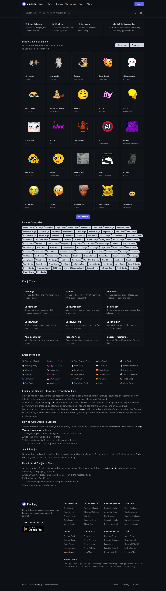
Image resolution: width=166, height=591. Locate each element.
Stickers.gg (96, 564)
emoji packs (51, 402)
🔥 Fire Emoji (101, 361)
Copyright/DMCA (132, 544)
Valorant (26, 430)
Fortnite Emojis (53, 256)
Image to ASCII (110, 552)
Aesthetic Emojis (118, 236)
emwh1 (76, 108)
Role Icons (68, 508)
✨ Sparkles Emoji (54, 361)
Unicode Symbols (111, 540)
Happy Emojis (41, 264)
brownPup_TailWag (57, 108)
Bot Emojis (134, 252)
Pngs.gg (122, 564)
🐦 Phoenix (100, 383)
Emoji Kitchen (89, 544)
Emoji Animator (90, 540)
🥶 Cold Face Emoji (128, 374)
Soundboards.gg (110, 564)
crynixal (28, 208)
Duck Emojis (130, 260)
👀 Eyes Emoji (102, 365)
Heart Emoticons (131, 508)
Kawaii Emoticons (132, 520)
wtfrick (52, 140)
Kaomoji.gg (77, 564)
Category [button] (121, 45)
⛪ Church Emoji (54, 379)
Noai (100, 140)
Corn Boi (28, 79)
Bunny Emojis (105, 240)
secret (52, 204)
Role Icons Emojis (42, 240)
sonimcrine (29, 204)
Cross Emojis (99, 252)
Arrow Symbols (110, 512)
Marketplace (70, 4)
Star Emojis (131, 232)
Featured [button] (136, 45)
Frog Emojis (65, 244)
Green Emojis (56, 240)
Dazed (125, 176)
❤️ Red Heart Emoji (30, 361)
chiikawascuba (129, 76)
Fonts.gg (67, 564)
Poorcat (77, 76)
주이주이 (77, 176)
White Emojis (105, 236)
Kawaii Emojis (118, 248)
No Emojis (124, 252)
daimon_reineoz (105, 176)
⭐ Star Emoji (52, 383)
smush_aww (29, 140)
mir (26, 144)
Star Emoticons (131, 512)
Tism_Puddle (30, 108)
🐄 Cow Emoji (77, 370)
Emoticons (108, 544)
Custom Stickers (71, 540)
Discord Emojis (94, 232)
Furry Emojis (107, 264)
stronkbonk (127, 112)
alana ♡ (102, 112)
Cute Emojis (85, 228)
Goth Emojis (27, 240)
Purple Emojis (108, 232)
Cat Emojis (49, 228)
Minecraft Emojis (29, 232)
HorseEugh (127, 172)
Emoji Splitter (89, 548)
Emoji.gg (32, 504)
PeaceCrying (30, 172)
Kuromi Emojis (94, 264)
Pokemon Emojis (29, 236)
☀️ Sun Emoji (27, 383)
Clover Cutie (29, 176)
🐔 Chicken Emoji (103, 374)
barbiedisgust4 (80, 204)
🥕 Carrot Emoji (77, 379)
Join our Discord (35, 522)
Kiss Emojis (116, 244)
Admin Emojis (68, 232)
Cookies (137, 585)
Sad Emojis (27, 252)
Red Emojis (69, 236)
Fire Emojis (93, 248)
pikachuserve (104, 204)
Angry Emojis (28, 260)
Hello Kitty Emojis (79, 264)
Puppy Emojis (28, 272)
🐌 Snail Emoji (126, 370)
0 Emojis (39, 228)
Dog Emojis (77, 244)
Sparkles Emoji (90, 520)
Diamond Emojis (90, 256)
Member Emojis (132, 240)
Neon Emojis (41, 272)
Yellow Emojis (42, 248)
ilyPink (101, 108)
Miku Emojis (40, 260)
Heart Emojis (98, 228)
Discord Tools (98, 566)
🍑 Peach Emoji (102, 370)
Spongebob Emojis (83, 252)
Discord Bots (69, 566)
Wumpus (36, 430)
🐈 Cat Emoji (101, 379)
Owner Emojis (57, 236)
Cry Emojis (77, 256)
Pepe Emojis (61, 228)
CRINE (125, 108)
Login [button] (139, 4)
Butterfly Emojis (134, 264)
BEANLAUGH (79, 172)
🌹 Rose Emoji (53, 374)
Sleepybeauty (104, 76)
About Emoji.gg (131, 536)
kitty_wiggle (54, 76)
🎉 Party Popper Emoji (80, 361)
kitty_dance (29, 76)
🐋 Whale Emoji (28, 370)
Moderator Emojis (135, 236)
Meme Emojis (28, 228)
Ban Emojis (134, 268)
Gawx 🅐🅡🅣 (103, 144)
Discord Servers (83, 566)
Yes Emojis (119, 260)
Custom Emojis (70, 536)
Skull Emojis (27, 256)
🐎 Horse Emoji (126, 379)
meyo (76, 112)
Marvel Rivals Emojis (91, 260)
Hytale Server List (135, 564)
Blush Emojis (40, 256)
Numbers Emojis (129, 244)
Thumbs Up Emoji (91, 512)
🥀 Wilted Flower (127, 383)
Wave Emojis (28, 264)
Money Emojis (118, 240)
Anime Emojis (73, 228)
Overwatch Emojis (67, 252)
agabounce (127, 204)
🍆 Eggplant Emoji (54, 365)
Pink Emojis (56, 232)
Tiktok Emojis (55, 248)
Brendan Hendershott (131, 144)
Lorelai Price (29, 112)
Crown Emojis (44, 232)
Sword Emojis (107, 260)
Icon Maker (89, 552)
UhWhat (53, 172)
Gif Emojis (67, 240)
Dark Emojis (65, 264)
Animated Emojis (123, 228)
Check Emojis (89, 244)
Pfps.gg (87, 564)
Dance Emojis (28, 244)
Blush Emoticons (131, 524)
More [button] (89, 4)
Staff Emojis (109, 228)
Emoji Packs (69, 544)
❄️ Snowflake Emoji (79, 383)
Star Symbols (109, 516)
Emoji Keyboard (111, 548)
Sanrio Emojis (39, 252)
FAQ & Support (131, 548)
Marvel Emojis (120, 264)
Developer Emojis (120, 256)
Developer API (131, 540)
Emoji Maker (89, 536)
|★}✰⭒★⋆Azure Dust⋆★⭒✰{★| (61, 112)
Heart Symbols (110, 508)
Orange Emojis (112, 252)
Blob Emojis (69, 520)
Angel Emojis (54, 264)
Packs (51, 4)
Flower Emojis (28, 248)
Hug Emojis (133, 256)
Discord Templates (113, 566)
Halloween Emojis (107, 268)
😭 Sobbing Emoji (29, 365)
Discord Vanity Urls (131, 566)
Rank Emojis (65, 256)
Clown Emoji (89, 524)
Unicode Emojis (110, 536)
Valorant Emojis (92, 240)
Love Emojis (78, 240)
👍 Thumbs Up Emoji (129, 365)
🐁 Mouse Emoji (53, 370)
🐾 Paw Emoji (28, 379)
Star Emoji (88, 516)
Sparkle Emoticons (132, 516)
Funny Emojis (81, 232)
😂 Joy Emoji (125, 361)
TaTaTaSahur (79, 140)
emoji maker (79, 409)
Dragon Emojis (92, 268)
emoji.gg (32, 4)
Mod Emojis (40, 244)
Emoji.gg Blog (130, 552)
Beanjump (127, 140)
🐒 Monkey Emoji (29, 374)
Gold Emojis (76, 260)
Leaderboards (70, 548)
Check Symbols (111, 520)
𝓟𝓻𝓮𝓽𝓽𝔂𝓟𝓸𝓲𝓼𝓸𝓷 (78, 79)
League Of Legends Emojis (74, 268)
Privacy (125, 585)
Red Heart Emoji (91, 508)
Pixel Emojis (80, 236)
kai (75, 144)
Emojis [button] (41, 4)
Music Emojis (122, 268)
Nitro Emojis (52, 260)
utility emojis (111, 468)
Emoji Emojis (64, 260)
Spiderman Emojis (43, 268)
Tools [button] (81, 4)
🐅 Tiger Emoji (77, 374)
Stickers (59, 4)
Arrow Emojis (44, 236)
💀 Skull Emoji (77, 365)
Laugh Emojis (106, 248)
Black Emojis (92, 236)
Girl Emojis (57, 268)
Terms (115, 585)
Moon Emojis (82, 248)
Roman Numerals (111, 524)
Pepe (140, 426)
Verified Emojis (68, 248)
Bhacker (102, 172)
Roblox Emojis (53, 244)
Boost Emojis (52, 252)
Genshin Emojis (104, 256)
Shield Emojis (131, 248)
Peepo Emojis (28, 268)
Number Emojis (103, 244)
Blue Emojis (120, 232)
